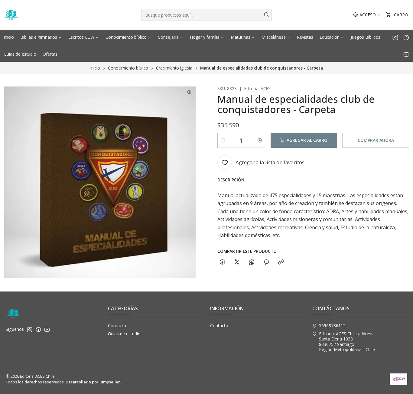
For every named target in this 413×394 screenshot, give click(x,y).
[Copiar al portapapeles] (281, 262)
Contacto (117, 325)
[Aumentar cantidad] (260, 140)
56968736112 (332, 325)
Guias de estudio (124, 334)
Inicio (95, 68)
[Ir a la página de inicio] (11, 14)
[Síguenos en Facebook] (406, 37)
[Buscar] (267, 15)
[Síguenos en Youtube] (406, 54)
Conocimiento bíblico (128, 68)
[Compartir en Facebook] (222, 262)
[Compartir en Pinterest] (266, 262)
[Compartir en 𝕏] (237, 262)
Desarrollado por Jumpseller (93, 382)
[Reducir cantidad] (223, 140)
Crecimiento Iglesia (174, 68)
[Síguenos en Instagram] (395, 37)
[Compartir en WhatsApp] (252, 262)
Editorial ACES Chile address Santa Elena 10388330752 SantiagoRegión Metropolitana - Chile (347, 342)
